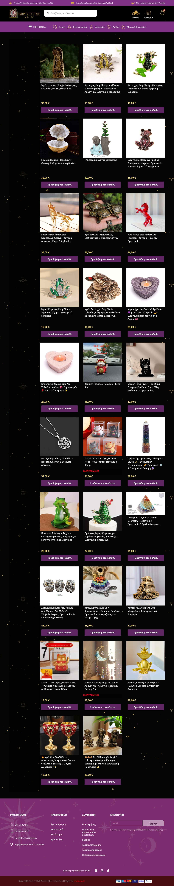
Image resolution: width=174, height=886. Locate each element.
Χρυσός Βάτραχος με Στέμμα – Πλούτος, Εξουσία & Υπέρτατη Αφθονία (143, 686)
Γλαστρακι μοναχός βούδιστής (101, 159)
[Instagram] (102, 870)
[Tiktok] (108, 870)
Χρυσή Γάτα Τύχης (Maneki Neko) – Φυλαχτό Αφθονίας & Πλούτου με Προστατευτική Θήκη (58, 686)
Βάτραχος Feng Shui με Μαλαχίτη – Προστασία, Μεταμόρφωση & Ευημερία (145, 88)
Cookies (86, 840)
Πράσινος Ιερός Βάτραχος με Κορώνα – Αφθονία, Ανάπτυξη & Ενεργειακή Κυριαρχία (101, 536)
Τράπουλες (56, 839)
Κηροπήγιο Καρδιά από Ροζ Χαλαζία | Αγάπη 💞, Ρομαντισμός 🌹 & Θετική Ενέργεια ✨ (59, 387)
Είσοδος (135, 17)
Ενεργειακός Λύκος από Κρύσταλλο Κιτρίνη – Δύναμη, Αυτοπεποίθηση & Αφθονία (56, 238)
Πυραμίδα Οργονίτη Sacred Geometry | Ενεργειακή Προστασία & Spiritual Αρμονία (144, 521)
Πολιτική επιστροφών (93, 855)
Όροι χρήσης (89, 824)
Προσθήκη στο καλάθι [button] (59, 109)
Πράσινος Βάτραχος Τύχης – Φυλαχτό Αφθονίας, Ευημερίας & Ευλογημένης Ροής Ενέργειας (58, 536)
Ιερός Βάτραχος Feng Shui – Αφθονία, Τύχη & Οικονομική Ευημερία (56, 312)
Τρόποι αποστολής (92, 850)
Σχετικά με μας (58, 824)
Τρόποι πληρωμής (91, 845)
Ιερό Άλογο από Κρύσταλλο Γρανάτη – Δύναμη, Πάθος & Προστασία (142, 238)
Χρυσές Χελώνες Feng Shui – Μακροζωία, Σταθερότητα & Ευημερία (142, 611)
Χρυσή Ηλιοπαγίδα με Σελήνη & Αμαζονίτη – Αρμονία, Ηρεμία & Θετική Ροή (101, 686)
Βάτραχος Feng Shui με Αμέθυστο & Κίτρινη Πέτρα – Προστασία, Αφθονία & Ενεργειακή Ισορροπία (102, 88)
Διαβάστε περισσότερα (102, 483)
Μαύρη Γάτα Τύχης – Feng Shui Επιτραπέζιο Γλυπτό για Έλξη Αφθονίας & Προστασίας (144, 387)
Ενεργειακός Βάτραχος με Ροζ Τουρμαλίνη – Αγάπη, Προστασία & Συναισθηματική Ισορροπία (145, 163)
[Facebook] (96, 870)
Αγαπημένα (148, 17)
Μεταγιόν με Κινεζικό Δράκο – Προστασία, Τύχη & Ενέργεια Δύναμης (57, 462)
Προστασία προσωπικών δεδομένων (89, 832)
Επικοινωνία (57, 829)
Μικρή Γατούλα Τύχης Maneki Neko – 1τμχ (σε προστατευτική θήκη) (101, 462)
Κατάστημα (57, 834)
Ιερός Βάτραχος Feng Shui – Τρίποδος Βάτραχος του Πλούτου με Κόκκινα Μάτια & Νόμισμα (102, 312)
